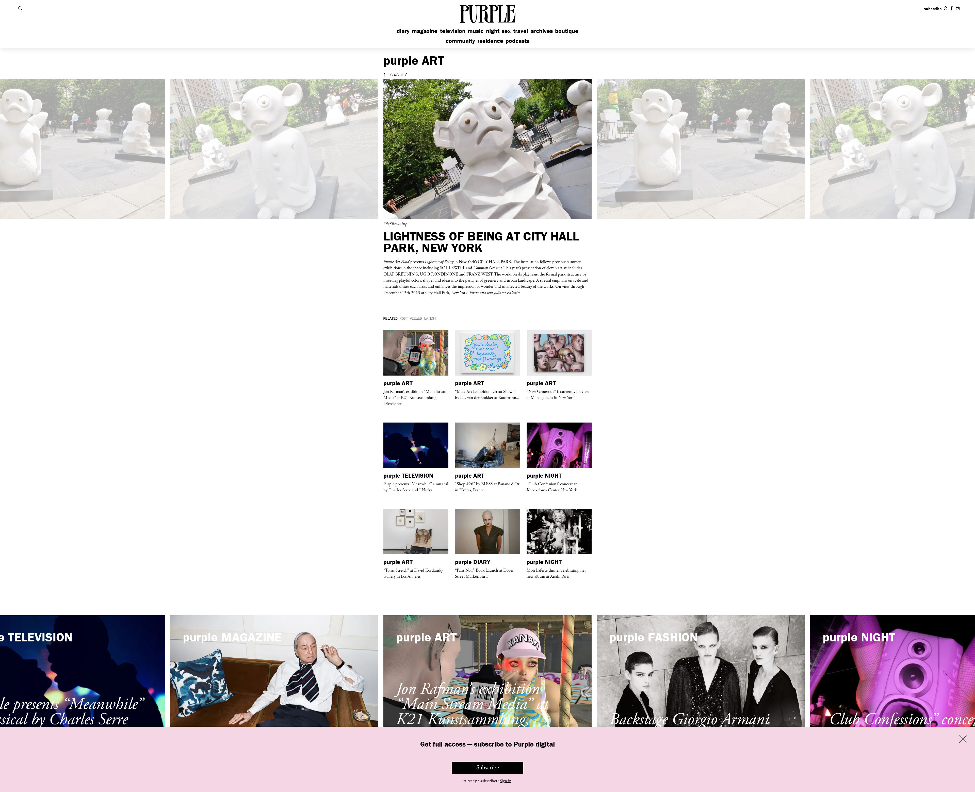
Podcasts (517, 40)
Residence (490, 40)
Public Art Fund (396, 261)
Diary (403, 31)
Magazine (424, 31)
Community (460, 40)
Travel (520, 31)
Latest (430, 319)
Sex (506, 31)
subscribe (933, 9)
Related (390, 319)
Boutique (566, 31)
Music (475, 31)
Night (492, 31)
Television (452, 31)
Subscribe (487, 767)
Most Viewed (411, 319)
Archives (542, 31)
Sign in (505, 781)
